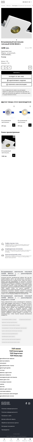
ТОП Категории (16, 351)
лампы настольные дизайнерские (10, 333)
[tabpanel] (16, 23)
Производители (5, 429)
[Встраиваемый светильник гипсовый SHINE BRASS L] (8, 142)
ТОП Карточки (16, 353)
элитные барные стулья (14, 304)
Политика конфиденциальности (9, 408)
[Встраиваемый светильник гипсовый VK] (8, 112)
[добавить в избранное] (30, 67)
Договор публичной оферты (9, 419)
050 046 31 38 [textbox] (26, 2)
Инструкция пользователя (8, 426)
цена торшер (8, 303)
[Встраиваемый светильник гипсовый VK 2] (25, 112)
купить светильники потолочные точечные (12, 330)
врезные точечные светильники (9, 322)
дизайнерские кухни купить (8, 336)
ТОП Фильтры (16, 355)
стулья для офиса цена (20, 285)
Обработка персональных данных (10, 422)
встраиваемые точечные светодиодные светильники (14, 328)
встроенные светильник (25, 319)
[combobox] (26, 2)
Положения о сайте (6, 415)
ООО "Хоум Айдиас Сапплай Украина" (17, 436)
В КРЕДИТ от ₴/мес (16, 76)
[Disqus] (16, 178)
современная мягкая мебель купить (18, 292)
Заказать (16, 72)
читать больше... (6, 54)
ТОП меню (16, 348)
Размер (3, 57)
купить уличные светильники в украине (11, 339)
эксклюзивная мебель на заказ (9, 319)
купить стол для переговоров (9, 281)
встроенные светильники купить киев (10, 342)
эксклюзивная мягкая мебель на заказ (11, 325)
